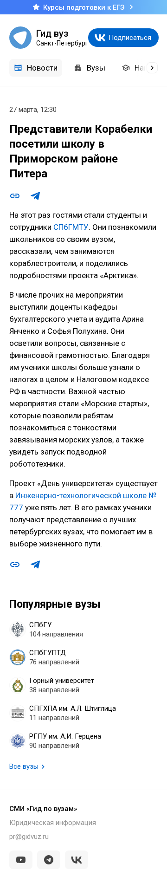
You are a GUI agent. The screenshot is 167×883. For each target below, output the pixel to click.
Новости (42, 67)
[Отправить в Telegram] (35, 195)
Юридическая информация (52, 822)
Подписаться (130, 37)
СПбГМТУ (71, 227)
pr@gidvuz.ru (29, 836)
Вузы (96, 67)
